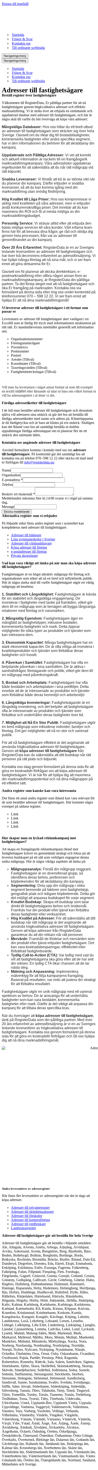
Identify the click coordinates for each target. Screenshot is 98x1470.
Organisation (11, 475)
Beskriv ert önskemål (18, 494)
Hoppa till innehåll (15, 4)
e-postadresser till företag (29, 551)
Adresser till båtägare (26, 535)
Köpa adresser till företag (29, 547)
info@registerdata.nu (39, 462)
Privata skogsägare (24, 556)
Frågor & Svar (22, 39)
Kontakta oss (21, 43)
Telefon (7, 485)
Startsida (18, 35)
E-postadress (12, 480)
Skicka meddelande (17, 511)
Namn (6, 470)
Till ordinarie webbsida (28, 48)
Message (8, 507)
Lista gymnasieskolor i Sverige (33, 539)
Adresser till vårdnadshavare (31, 543)
